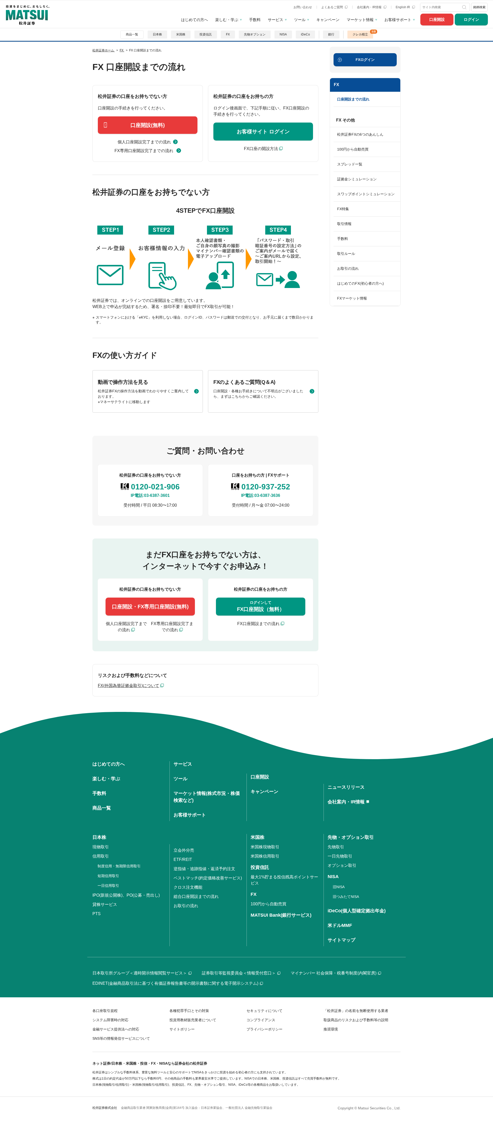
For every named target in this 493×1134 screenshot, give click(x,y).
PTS (96, 914)
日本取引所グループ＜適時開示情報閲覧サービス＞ (139, 973)
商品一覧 (132, 34)
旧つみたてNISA (346, 897)
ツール (300, 19)
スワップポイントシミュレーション (366, 194)
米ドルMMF (340, 925)
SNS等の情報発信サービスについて (121, 1038)
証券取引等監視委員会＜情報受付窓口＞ (239, 973)
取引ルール (346, 254)
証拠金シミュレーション (357, 179)
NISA (283, 34)
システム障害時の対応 (110, 1020)
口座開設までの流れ (353, 99)
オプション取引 (342, 865)
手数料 (255, 19)
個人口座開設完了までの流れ (144, 142)
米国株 (180, 34)
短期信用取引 (108, 876)
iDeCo (305, 34)
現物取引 (100, 847)
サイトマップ (341, 940)
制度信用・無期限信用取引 (119, 866)
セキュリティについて (264, 1011)
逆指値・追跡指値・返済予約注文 (204, 869)
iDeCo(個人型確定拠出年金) (357, 910)
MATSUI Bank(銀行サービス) (281, 915)
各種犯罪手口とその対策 (189, 1011)
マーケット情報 (360, 19)
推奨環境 (331, 1029)
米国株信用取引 (265, 856)
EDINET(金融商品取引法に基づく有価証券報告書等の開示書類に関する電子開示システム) (175, 983)
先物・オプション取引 (351, 837)
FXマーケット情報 (352, 298)
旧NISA (339, 887)
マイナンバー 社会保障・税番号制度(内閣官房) (333, 973)
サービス (275, 19)
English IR (403, 7)
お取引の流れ (348, 268)
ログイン (471, 19)
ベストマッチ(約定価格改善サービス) (208, 878)
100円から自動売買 (352, 149)
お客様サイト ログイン (263, 131)
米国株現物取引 (265, 847)
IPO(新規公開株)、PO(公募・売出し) (126, 895)
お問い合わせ (302, 7)
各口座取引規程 (105, 1011)
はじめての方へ (194, 19)
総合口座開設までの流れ (196, 896)
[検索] (465, 7)
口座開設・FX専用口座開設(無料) (150, 606)
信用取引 (100, 856)
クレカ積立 (360, 34)
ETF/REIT (183, 859)
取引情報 (344, 224)
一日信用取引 (108, 886)
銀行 (331, 34)
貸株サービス (104, 904)
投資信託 (206, 34)
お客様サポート (397, 19)
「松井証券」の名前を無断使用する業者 (356, 1011)
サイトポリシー (182, 1029)
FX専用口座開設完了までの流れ (144, 150)
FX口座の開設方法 (261, 148)
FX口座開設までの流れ (258, 623)
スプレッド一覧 (349, 164)
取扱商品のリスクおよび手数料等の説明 (356, 1020)
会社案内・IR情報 (369, 7)
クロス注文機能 (188, 887)
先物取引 (336, 847)
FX (228, 34)
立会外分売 (184, 850)
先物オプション (255, 34)
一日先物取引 (340, 856)
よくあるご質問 (332, 7)
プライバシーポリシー (264, 1029)
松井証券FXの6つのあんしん (360, 134)
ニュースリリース (346, 787)
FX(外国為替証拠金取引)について (128, 685)
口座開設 (437, 19)
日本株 (157, 34)
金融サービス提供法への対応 (115, 1029)
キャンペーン (327, 19)
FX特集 (343, 209)
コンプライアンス (260, 1020)
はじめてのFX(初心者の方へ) (360, 283)
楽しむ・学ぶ (226, 19)
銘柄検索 (479, 7)
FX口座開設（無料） (261, 606)
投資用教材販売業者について (192, 1020)
